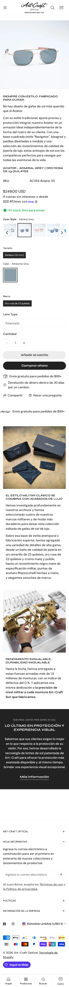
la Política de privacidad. (20, 889)
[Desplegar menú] (5, 7)
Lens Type (10, 314)
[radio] (24, 230)
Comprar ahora (34, 365)
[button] (61, 7)
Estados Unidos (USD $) (45, 923)
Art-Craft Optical (26, 953)
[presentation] (7, 232)
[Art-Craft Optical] (34, 7)
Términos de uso (51, 884)
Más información (34, 777)
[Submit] (61, 874)
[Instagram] (13, 924)
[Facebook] (4, 924)
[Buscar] (52, 7)
